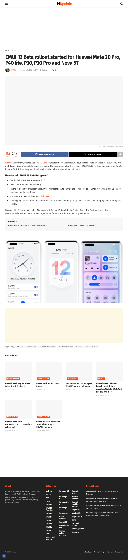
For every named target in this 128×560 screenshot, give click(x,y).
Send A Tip (119, 552)
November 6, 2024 (12, 430)
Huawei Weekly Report (75, 504)
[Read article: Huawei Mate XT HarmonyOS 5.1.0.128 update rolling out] (79, 371)
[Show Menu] (6, 4)
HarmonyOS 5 (72, 378)
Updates (45, 70)
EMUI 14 (49, 527)
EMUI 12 (13, 50)
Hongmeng (63, 513)
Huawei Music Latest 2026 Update (81, 226)
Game (48, 534)
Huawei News (75, 492)
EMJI (12, 347)
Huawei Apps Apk (13, 378)
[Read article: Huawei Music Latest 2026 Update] (49, 371)
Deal (47, 498)
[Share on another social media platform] (120, 154)
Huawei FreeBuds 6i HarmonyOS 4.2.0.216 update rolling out (18, 424)
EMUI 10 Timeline (49, 509)
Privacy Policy (99, 552)
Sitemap (110, 552)
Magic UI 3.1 (76, 513)
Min (14, 70)
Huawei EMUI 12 (91, 347)
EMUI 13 (49, 524)
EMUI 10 (49, 505)
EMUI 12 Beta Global (66, 347)
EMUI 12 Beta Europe (47, 347)
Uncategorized (78, 529)
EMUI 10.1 (49, 513)
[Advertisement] (64, 28)
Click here (44, 196)
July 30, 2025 (71, 390)
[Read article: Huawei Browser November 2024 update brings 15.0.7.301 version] (49, 409)
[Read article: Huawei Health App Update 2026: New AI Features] (18, 371)
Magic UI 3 (76, 510)
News (74, 520)
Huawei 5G (63, 522)
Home (7, 50)
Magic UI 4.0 (77, 516)
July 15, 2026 (10, 390)
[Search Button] (121, 4)
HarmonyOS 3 (64, 498)
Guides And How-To (50, 538)
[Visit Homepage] (64, 4)
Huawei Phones (75, 498)
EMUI (48, 501)
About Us (87, 552)
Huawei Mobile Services (62, 533)
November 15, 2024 (103, 395)
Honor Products (62, 517)
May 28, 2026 (41, 390)
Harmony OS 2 (64, 492)
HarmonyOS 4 (12, 416)
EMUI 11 (49, 517)
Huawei (8, 163)
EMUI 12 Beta (41, 163)
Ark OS (48, 494)
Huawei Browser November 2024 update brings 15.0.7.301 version (48, 424)
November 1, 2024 (43, 430)
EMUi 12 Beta (31, 347)
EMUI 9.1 (49, 530)
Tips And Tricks (75, 524)
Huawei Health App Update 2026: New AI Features (27, 226)
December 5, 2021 (26, 70)
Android (49, 491)
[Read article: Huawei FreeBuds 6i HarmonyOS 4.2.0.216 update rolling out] (18, 409)
